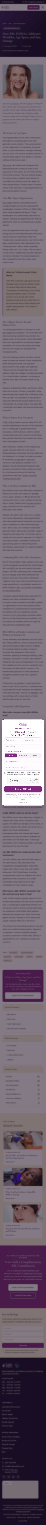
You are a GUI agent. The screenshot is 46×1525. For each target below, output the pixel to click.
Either (35, 755)
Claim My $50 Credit (23, 789)
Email (11, 755)
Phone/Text (23, 755)
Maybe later (23, 802)
